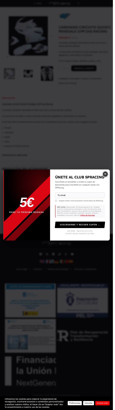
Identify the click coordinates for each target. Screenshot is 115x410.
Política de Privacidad (87, 215)
